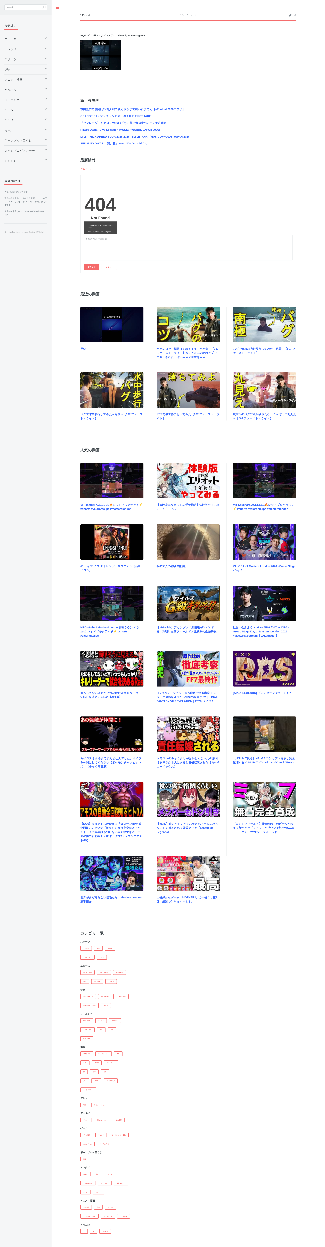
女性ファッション (102, 1120)
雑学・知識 (86, 1020)
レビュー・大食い (99, 1105)
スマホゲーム (87, 1144)
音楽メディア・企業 (89, 1005)
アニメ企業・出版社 (89, 1216)
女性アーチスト (106, 996)
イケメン (86, 1120)
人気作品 (86, 1207)
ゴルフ (102, 957)
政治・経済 (119, 972)
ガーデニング (111, 1081)
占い (84, 1081)
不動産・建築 (87, 1029)
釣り (118, 1054)
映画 (97, 1174)
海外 (84, 981)
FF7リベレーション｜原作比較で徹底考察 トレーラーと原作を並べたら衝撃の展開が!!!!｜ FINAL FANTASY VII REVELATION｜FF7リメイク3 (188, 697)
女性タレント (121, 1183)
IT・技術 (97, 981)
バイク (96, 1081)
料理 (84, 1105)
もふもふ (105, 1231)
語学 (101, 1029)
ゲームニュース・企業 (119, 1135)
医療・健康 (86, 1038)
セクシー (98, 1192)
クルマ (97, 1063)
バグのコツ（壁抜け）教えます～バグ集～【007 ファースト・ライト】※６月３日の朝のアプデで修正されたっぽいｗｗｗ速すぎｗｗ (187, 353)
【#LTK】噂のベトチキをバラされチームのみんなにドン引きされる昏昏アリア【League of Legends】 (187, 828)
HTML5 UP (40, 232)
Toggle (57, 7)
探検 (105, 1072)
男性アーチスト (88, 996)
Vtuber (123, 1216)
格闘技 (110, 948)
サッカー (86, 948)
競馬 (84, 1159)
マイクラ (101, 1135)
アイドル (109, 1174)
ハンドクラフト (88, 1090)
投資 (112, 1029)
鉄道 (94, 1072)
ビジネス (101, 1020)
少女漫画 (118, 1120)
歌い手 (106, 1005)
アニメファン (108, 1216)
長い (83, 348)
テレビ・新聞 (87, 972)
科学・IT (115, 1020)
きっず (85, 1192)
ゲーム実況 (86, 1135)
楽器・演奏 (122, 996)
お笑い (85, 1174)
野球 (98, 948)
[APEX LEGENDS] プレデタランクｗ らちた (262, 693)
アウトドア (86, 1054)
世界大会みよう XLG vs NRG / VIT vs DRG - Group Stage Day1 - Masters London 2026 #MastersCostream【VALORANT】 (261, 631)
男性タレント (105, 1183)
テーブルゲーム (104, 1144)
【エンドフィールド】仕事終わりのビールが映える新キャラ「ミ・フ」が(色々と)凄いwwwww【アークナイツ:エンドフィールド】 (263, 828)
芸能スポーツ (104, 972)
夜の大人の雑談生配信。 (172, 566)
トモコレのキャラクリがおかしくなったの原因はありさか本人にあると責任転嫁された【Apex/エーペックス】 (188, 762)
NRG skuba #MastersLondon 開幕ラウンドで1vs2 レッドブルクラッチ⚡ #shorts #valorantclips (109, 631)
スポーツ (111, 981)
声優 (98, 1207)
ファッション (111, 1063)
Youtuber (87, 1183)
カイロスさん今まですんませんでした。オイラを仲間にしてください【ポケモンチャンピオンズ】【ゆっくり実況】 (110, 762)
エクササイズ (87, 957)
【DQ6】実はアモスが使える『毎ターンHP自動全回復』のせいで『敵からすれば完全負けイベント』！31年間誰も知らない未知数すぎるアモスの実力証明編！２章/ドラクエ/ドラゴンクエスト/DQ (111, 832)
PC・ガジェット (103, 1054)
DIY (84, 1063)
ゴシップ (110, 1207)
